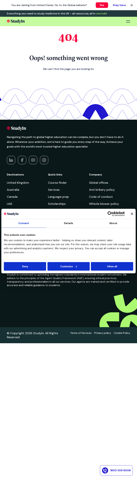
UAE (9, 204)
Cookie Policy (122, 333)
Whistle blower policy (104, 204)
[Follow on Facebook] (22, 160)
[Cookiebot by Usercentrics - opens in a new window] (110, 213)
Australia (13, 190)
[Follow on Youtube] (33, 160)
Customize (66, 266)
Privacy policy (102, 333)
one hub (101, 13)
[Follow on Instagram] (44, 160)
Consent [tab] (23, 223)
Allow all (112, 266)
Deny (25, 266)
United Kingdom (18, 183)
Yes (102, 5)
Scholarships (57, 204)
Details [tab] (68, 223)
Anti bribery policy (102, 190)
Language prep (58, 197)
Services (54, 190)
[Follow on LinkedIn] (11, 160)
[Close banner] (132, 214)
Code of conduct (101, 197)
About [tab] (113, 223)
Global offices (98, 183)
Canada (12, 197)
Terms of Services (81, 333)
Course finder (57, 183)
